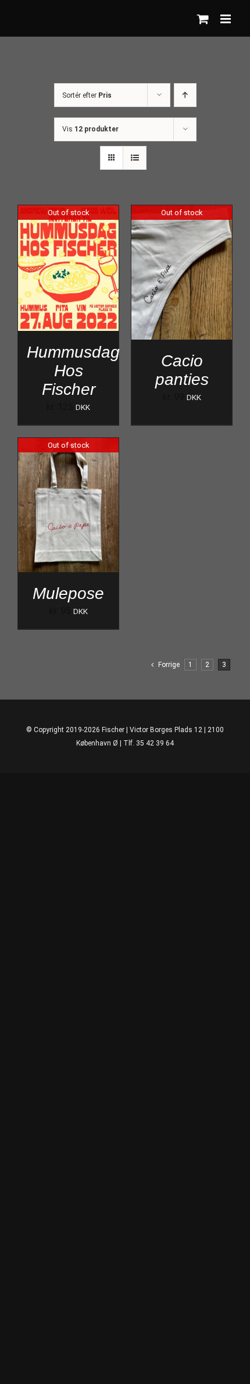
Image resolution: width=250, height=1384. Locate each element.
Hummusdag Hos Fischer (73, 370)
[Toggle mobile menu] (226, 19)
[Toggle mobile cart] (203, 19)
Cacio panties (182, 369)
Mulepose (68, 593)
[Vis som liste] (134, 158)
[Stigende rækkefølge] (185, 95)
